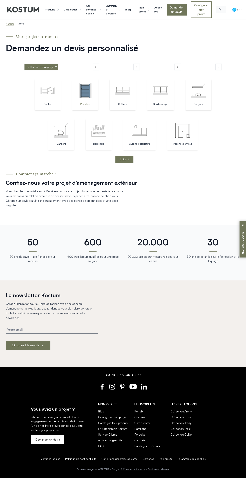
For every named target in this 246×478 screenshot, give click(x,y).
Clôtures (139, 417)
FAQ (101, 446)
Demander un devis (177, 10)
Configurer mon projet (201, 9)
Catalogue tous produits (113, 423)
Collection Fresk (181, 429)
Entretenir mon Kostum (112, 429)
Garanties (148, 458)
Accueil (10, 23)
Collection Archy (181, 411)
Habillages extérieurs (147, 446)
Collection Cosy (181, 417)
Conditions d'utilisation (158, 469)
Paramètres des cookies (192, 458)
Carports (139, 440)
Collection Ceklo (181, 434)
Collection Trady (181, 423)
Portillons (140, 429)
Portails (139, 411)
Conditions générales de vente (119, 458)
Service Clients (107, 434)
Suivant (124, 159)
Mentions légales (50, 458)
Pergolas (139, 434)
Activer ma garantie (110, 440)
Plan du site (166, 458)
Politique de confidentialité (80, 458)
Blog (101, 411)
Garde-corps (142, 423)
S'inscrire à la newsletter (28, 345)
